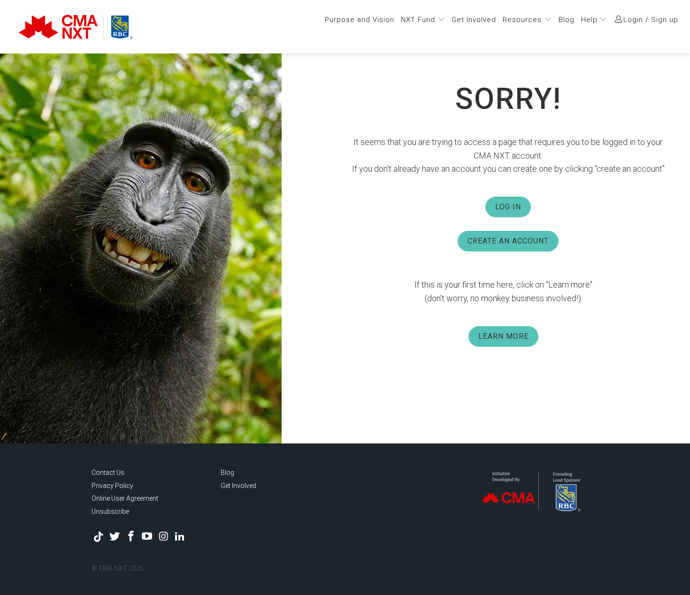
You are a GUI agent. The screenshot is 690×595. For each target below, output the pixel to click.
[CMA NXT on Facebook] (131, 537)
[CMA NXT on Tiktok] (99, 537)
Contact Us (108, 472)
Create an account (508, 240)
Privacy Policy (112, 485)
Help (590, 19)
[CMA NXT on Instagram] (164, 537)
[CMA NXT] (108, 26)
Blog (567, 19)
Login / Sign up (650, 19)
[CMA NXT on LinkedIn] (180, 537)
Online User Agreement (125, 498)
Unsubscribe (110, 511)
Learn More (503, 336)
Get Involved (474, 19)
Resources (523, 19)
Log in (508, 206)
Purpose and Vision (359, 19)
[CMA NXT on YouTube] (147, 537)
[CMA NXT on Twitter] (115, 537)
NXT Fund (419, 19)
